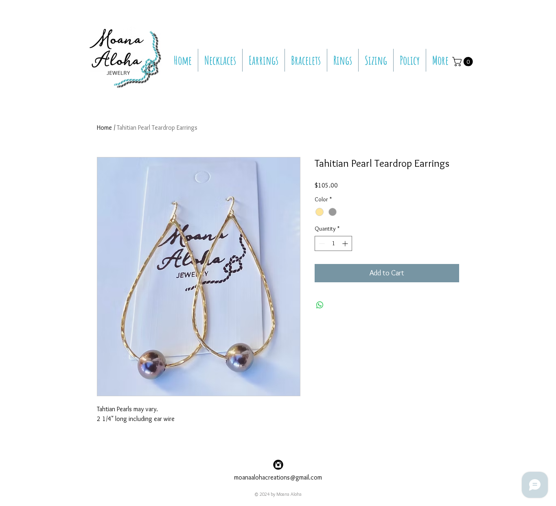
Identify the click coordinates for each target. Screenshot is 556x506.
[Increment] (346, 243)
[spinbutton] (333, 243)
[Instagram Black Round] (278, 465)
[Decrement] (321, 243)
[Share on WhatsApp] (320, 305)
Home (104, 127)
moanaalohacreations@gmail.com (278, 477)
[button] (463, 61)
